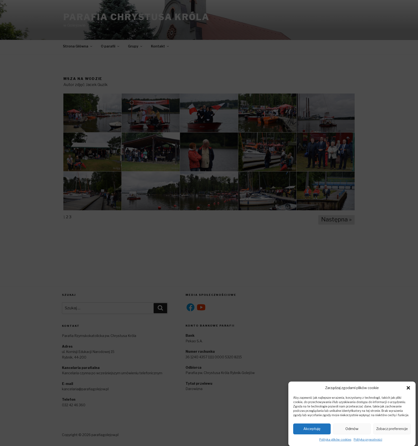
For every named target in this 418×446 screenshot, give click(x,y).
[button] (408, 387)
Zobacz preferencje (392, 429)
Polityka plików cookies (335, 439)
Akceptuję (312, 429)
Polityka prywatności (368, 439)
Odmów (351, 429)
